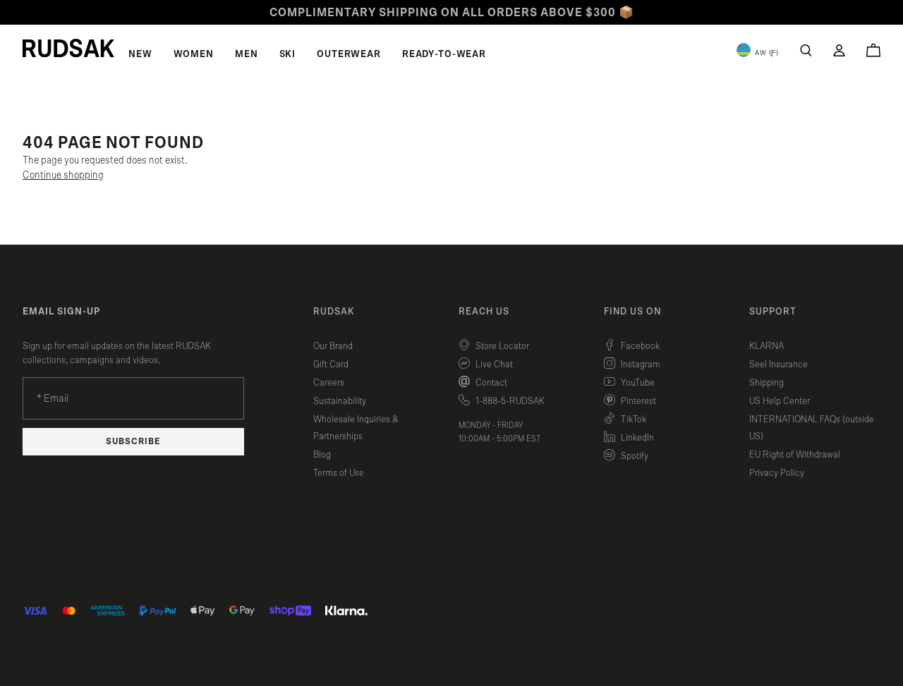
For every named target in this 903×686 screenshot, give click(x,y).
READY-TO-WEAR (444, 54)
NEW (140, 54)
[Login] (839, 50)
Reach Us (484, 312)
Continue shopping (63, 175)
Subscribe (133, 441)
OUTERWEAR (349, 54)
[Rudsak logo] (68, 48)
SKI (287, 54)
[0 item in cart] (873, 50)
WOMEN (194, 54)
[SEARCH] (806, 50)
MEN (246, 54)
